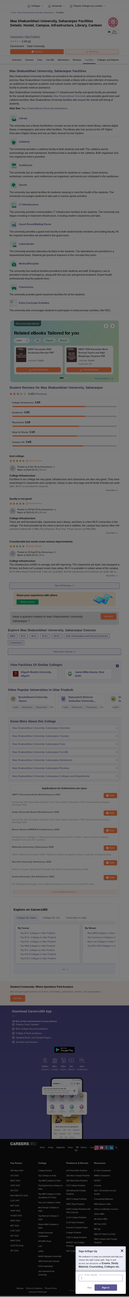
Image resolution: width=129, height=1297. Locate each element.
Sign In (105, 1287)
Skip (89, 1287)
